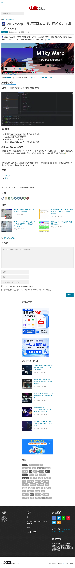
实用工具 (25, 485)
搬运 (6, 178)
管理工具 (25, 494)
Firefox (47, 468)
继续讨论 (4, 521)
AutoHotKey (26, 468)
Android (25, 465)
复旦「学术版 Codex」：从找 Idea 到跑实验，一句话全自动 (43, 396)
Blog (33, 468)
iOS (30, 471)
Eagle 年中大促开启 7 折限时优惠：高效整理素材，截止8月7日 (43, 424)
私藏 (43, 491)
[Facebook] (54, 518)
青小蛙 (22, 32)
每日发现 (47, 488)
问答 (44, 498)
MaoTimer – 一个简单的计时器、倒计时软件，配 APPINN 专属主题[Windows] (24, 224)
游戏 (23, 491)
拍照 (47, 485)
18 (24, 229)
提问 (28, 528)
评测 (31, 498)
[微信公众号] (63, 518)
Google (24, 471)
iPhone (41, 471)
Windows (4, 32)
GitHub (7, 176)
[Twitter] (54, 522)
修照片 (41, 478)
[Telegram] (59, 518)
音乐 (49, 498)
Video (31, 475)
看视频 (37, 491)
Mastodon (66, 529)
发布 (28, 517)
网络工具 (46, 494)
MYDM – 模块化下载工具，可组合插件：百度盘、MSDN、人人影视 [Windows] (61, 211)
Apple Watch (34, 465)
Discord (61, 531)
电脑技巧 (30, 491)
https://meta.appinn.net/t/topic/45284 (44, 78)
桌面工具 (39, 488)
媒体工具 (38, 481)
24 (24, 214)
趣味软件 (38, 498)
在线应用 (30, 481)
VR (36, 475)
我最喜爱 (33, 485)
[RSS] (59, 522)
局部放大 (6, 238)
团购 (23, 481)
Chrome (40, 468)
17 (61, 227)
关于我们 (4, 517)
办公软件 (47, 478)
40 (61, 216)
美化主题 (25, 498)
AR (41, 465)
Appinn (49, 40)
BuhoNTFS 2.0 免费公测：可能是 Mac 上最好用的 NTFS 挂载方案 (43, 382)
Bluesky (54, 531)
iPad (35, 471)
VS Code (42, 475)
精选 (31, 494)
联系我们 (4, 519)
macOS (24, 475)
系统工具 (38, 494)
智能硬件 (31, 488)
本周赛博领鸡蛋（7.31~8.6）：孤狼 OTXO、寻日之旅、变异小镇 (43, 410)
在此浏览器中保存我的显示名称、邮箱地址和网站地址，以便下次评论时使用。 (28, 290)
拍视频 (24, 488)
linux (47, 471)
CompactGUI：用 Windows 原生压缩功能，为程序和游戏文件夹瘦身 (43, 368)
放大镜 (12, 238)
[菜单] (2, 3)
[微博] (68, 518)
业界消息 (33, 478)
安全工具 (46, 481)
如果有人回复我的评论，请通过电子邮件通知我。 (19, 286)
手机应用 (41, 485)
